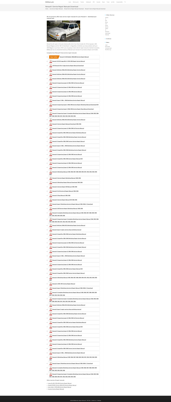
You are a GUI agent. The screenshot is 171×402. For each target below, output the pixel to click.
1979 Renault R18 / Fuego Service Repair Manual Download (68, 65)
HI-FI (106, 23)
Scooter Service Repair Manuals (56, 389)
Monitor (106, 27)
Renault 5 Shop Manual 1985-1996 (61, 195)
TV (105, 19)
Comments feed (108, 48)
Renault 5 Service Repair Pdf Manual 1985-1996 (64, 186)
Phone (106, 22)
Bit (87, 400)
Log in (106, 45)
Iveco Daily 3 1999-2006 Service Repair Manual (59, 387)
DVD (106, 20)
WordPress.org (108, 49)
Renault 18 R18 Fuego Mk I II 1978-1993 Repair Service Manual (68, 61)
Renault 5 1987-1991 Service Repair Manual (63, 283)
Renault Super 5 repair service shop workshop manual (66, 229)
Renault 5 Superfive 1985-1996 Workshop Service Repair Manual (69, 150)
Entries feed (107, 46)
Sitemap (99, 400)
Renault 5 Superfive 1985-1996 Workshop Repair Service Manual (69, 137)
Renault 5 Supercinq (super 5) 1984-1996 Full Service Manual (68, 83)
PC (105, 30)
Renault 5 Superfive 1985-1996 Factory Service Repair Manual (68, 141)
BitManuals (49, 2)
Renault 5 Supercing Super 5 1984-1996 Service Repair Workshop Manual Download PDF (75, 104)
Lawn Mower (107, 33)
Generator (107, 31)
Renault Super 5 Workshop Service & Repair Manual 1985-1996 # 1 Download (72, 204)
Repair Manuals (82, 400)
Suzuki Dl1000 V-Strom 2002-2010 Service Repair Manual (62, 385)
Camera (106, 17)
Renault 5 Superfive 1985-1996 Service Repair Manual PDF (67, 158)
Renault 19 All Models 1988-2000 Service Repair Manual (74, 57)
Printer (106, 25)
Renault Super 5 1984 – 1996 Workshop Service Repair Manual (68, 100)
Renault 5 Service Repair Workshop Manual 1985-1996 (66, 178)
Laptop (106, 28)
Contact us (94, 400)
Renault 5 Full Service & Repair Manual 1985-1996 (65, 191)
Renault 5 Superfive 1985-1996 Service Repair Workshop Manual (69, 132)
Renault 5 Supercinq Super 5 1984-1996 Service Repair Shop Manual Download (73, 109)
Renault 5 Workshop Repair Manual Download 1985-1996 (67, 182)
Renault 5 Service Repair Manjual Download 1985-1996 (66, 124)
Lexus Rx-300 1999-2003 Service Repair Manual (59, 383)
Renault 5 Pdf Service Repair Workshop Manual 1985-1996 (67, 208)
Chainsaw (107, 34)
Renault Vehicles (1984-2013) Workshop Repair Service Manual (68, 70)
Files (89, 400)
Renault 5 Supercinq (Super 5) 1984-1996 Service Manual (67, 87)
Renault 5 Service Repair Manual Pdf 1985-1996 (64, 200)
